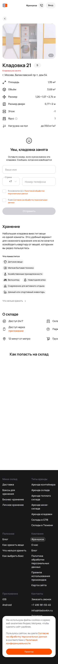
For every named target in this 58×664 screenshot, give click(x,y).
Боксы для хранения (8, 492)
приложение (16, 330)
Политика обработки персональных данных (40, 561)
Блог (5, 539)
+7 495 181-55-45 (41, 605)
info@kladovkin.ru (42, 610)
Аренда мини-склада (39, 506)
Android (7, 605)
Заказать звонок (41, 599)
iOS (4, 599)
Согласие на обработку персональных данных (27, 635)
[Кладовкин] (4, 5)
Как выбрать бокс (13, 556)
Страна (8, 177)
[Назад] (4, 18)
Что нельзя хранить (14, 550)
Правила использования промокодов (40, 576)
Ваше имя (10, 169)
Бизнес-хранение (13, 499)
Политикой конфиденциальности (21, 641)
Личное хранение (13, 505)
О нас (34, 545)
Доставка (8, 484)
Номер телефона (35, 181)
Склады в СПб (39, 519)
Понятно (29, 651)
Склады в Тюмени (42, 525)
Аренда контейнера (43, 484)
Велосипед (13, 279)
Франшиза (31, 5)
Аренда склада (40, 490)
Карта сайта (39, 585)
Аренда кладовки (41, 514)
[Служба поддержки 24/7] (41, 5)
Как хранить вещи (13, 545)
